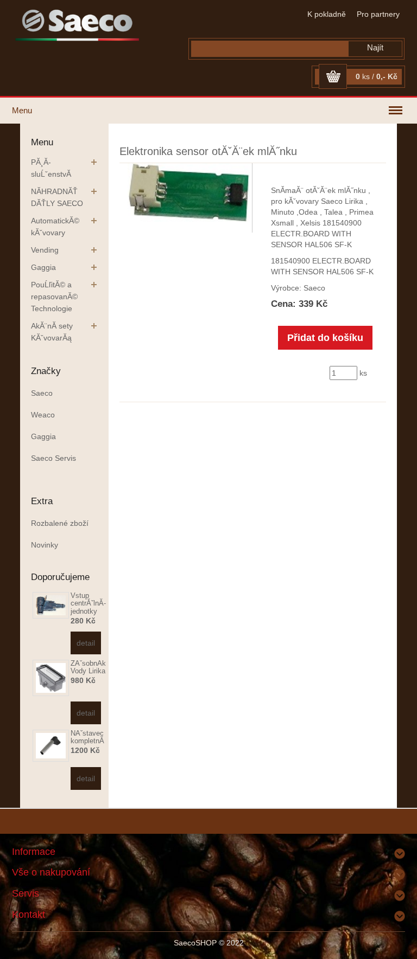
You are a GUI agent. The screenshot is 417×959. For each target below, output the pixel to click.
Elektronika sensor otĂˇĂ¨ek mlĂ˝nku (208, 151)
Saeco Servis (53, 458)
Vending (45, 250)
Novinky (44, 544)
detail (86, 643)
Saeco (42, 393)
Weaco (43, 414)
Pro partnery (378, 14)
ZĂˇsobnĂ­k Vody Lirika (88, 667)
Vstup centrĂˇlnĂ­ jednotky (88, 603)
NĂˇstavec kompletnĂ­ (87, 737)
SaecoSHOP (195, 942)
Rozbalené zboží (60, 523)
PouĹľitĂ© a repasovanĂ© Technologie (54, 296)
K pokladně (326, 14)
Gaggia (43, 267)
